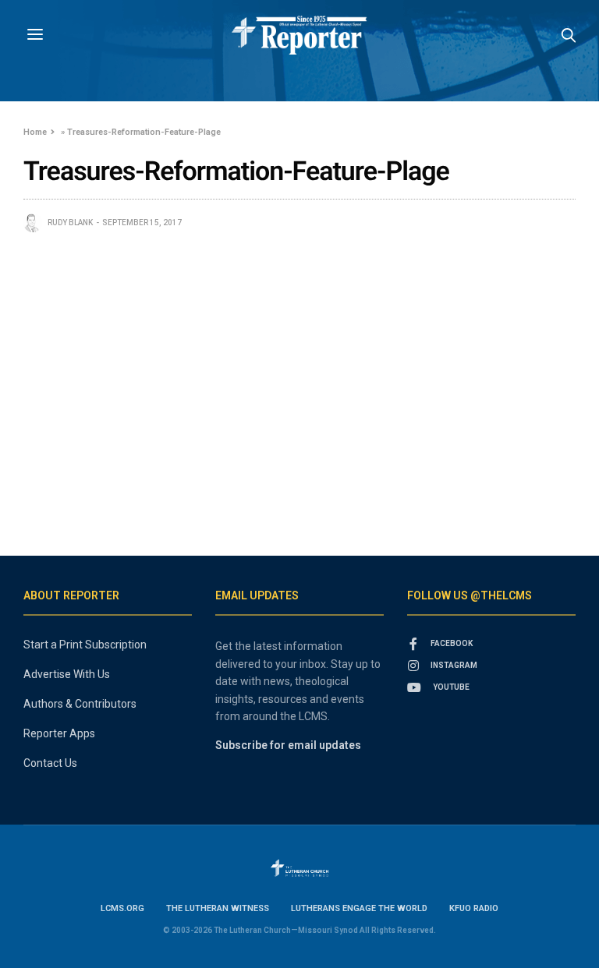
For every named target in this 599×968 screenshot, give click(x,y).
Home (35, 132)
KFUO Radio (473, 908)
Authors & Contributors (79, 704)
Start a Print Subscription (85, 644)
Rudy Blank (70, 222)
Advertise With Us (66, 674)
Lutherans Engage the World (359, 908)
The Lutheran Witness (217, 908)
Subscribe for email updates (288, 745)
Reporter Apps (59, 733)
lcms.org (122, 908)
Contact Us (50, 763)
